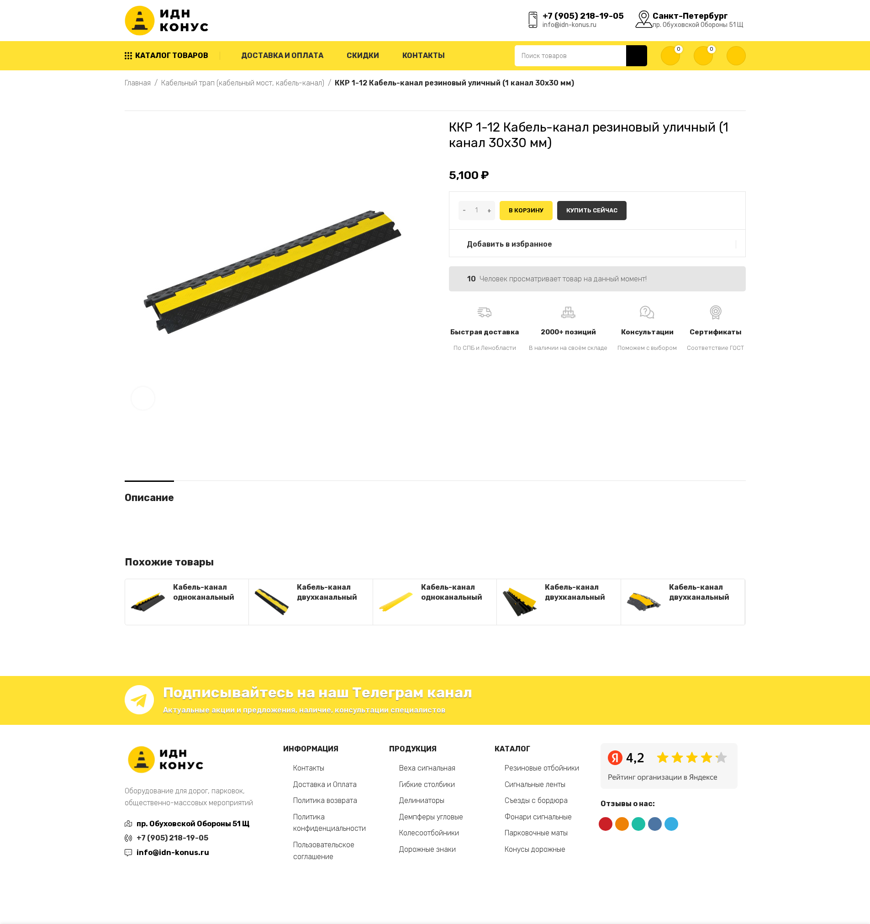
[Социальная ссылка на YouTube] (605, 824)
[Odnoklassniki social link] (622, 824)
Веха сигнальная (427, 768)
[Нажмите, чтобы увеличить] (143, 398)
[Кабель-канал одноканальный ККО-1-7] (396, 602)
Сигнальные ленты (535, 784)
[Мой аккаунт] (736, 56)
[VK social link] (655, 824)
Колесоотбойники (429, 833)
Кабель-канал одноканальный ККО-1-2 (203, 597)
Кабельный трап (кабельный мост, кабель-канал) (242, 83)
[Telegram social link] (671, 824)
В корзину (526, 210)
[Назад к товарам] (141, 100)
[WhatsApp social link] (638, 824)
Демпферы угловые (431, 817)
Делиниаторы (421, 800)
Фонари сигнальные (538, 817)
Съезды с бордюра (536, 800)
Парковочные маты (536, 833)
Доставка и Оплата (325, 784)
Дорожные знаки (427, 849)
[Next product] (152, 100)
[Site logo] (168, 20)
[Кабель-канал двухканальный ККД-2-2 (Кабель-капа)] (271, 602)
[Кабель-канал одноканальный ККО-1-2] (148, 602)
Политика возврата (325, 800)
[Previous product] (130, 100)
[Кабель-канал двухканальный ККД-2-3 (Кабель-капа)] (519, 602)
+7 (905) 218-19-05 (172, 838)
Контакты (308, 768)
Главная (138, 83)
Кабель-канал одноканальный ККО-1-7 (451, 597)
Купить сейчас (591, 210)
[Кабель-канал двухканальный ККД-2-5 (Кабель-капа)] (644, 602)
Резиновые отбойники (542, 768)
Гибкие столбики (427, 784)
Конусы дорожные (535, 849)
